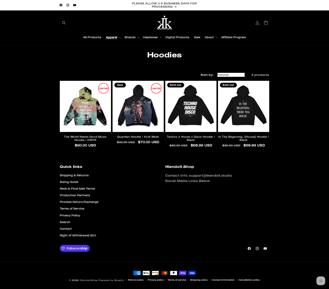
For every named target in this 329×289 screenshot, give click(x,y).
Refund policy (136, 280)
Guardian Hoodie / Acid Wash (138, 136)
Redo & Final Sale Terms (77, 188)
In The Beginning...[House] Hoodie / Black (243, 138)
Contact (66, 228)
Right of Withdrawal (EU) (78, 235)
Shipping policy (199, 280)
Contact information (223, 280)
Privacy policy (156, 280)
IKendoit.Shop (89, 280)
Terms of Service (72, 208)
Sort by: (207, 74)
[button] (64, 23)
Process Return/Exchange (79, 201)
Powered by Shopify (111, 280)
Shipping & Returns (74, 175)
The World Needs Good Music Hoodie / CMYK (85, 138)
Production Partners (75, 195)
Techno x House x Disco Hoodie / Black (191, 138)
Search (65, 222)
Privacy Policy (70, 215)
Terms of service (177, 280)
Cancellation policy (249, 280)
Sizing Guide (69, 181)
